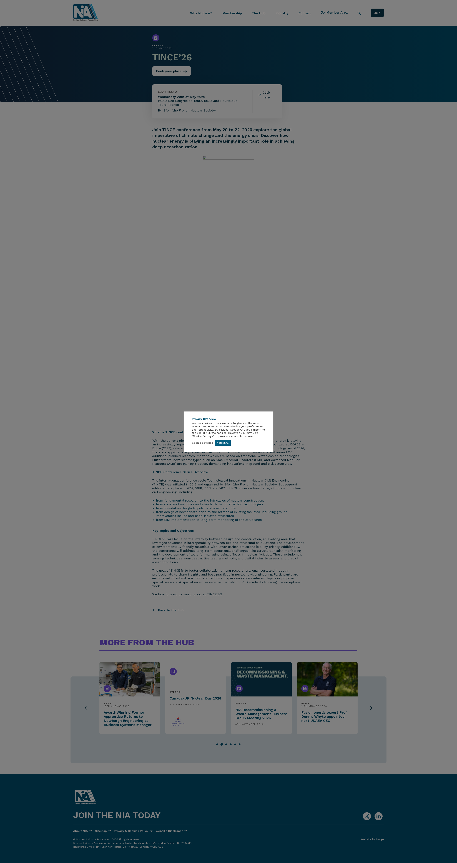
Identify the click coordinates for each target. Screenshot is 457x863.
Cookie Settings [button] (202, 442)
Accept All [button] (222, 443)
